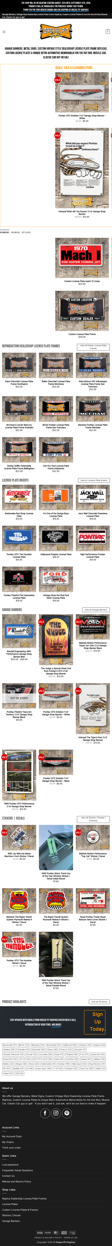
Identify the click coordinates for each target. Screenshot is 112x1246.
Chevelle (23, 1050)
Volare (8, 1073)
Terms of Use (71, 1238)
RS (6, 1068)
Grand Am (97, 1054)
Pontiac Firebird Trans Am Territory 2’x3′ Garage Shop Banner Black (19, 714)
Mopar (21, 1064)
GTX (48, 1059)
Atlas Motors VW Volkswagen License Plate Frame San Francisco (93, 384)
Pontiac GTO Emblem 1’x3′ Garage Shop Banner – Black (56, 779)
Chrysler (80, 1050)
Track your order (11, 1147)
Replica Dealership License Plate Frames (24, 1198)
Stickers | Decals (11, 1215)
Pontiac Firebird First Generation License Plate (19, 596)
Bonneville (53, 1045)
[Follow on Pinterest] (67, 1113)
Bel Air (24, 1045)
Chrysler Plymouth (13, 1054)
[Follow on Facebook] (45, 1113)
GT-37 (25, 1059)
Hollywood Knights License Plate (56, 554)
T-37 (58, 1068)
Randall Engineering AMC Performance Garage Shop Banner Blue (19, 654)
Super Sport (43, 1068)
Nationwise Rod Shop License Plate (19, 514)
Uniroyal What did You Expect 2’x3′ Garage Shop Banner (82, 212)
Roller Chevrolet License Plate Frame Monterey (56, 382)
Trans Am (86, 1068)
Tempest (71, 1068)
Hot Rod (72, 1059)
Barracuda (9, 1045)
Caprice (99, 1045)
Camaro (85, 1045)
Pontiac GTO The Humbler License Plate (19, 555)
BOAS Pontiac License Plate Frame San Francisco (56, 426)
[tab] (4, 232)
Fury (84, 1054)
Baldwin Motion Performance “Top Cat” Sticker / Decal (93, 854)
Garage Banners (11, 1220)
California (70, 1045)
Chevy (52, 1050)
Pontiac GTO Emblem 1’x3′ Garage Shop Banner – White (82, 116)
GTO (37, 1059)
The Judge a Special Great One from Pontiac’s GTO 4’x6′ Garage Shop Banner (56, 671)
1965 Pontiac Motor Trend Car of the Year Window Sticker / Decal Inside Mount (56, 876)
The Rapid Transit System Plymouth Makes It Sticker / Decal (56, 919)
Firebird (71, 1054)
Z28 (19, 1073)
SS (29, 1068)
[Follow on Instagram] (56, 1113)
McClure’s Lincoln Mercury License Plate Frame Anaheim (19, 426)
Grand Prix (10, 1059)
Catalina (8, 1050)
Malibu (8, 1064)
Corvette (46, 1054)
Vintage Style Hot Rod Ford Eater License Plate (56, 596)
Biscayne (38, 1045)
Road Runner (97, 1064)
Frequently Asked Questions (17, 1170)
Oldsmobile (48, 1064)
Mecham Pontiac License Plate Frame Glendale (92, 426)
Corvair (31, 1054)
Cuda (59, 1054)
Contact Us (8, 1176)
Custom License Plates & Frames (20, 1209)
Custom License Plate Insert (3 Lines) (82, 281)
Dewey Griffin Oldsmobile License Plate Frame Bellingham (19, 467)
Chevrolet (38, 1050)
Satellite (18, 1068)
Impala (86, 1059)
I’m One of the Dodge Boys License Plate (56, 514)
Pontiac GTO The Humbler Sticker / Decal (19, 961)
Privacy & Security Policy (48, 1238)
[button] (4, 31)
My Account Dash (12, 1136)
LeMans (99, 1059)
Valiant (100, 1068)
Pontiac (63, 1064)
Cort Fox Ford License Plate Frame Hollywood (56, 467)
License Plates (10, 1204)
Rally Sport (79, 1064)
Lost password (10, 1164)
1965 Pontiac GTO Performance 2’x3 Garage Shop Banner (19, 804)
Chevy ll (66, 1050)
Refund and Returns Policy (16, 1181)
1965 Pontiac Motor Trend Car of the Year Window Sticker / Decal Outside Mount (56, 983)
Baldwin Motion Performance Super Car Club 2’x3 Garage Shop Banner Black (93, 645)
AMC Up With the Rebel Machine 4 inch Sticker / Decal (19, 854)
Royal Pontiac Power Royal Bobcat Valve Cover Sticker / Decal (93, 919)
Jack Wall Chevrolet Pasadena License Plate (92, 514)
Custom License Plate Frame (82, 334)
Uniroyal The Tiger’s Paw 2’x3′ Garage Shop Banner (92, 738)
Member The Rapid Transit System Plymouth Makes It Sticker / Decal (19, 919)
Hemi (59, 1059)
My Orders (8, 1142)
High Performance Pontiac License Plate (92, 555)
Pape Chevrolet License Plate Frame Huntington (19, 382)
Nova (33, 1064)
